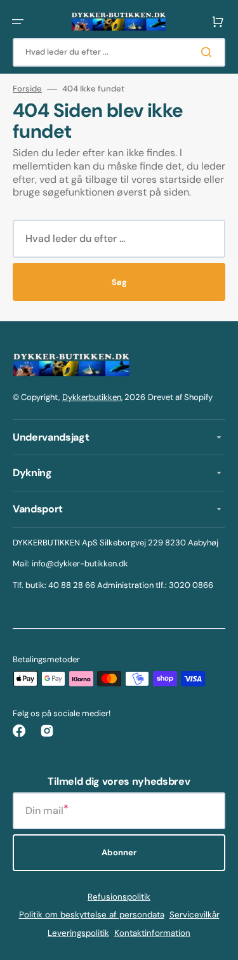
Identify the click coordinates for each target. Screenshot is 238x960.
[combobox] (119, 52)
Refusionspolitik (119, 896)
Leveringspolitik (78, 933)
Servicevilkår (194, 914)
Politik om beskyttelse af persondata (91, 914)
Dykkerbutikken (91, 397)
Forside (27, 89)
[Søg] (208, 52)
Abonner (119, 852)
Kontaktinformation (152, 933)
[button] (18, 22)
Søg (119, 282)
